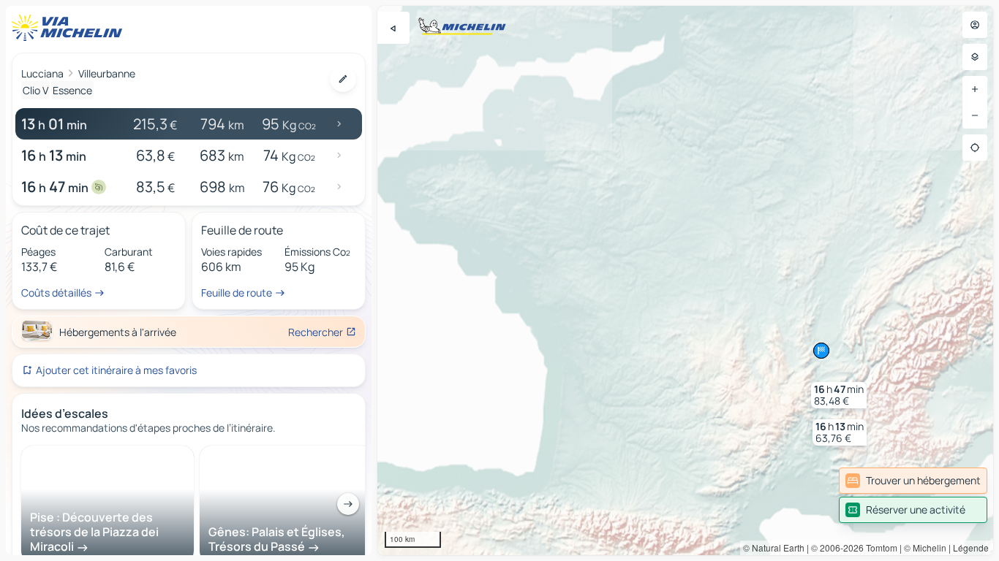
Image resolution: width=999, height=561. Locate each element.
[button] (840, 432)
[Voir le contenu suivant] (348, 504)
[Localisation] (974, 147)
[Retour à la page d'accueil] (70, 28)
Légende (971, 547)
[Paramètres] (974, 57)
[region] (685, 280)
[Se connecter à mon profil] (974, 25)
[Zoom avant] (974, 89)
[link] (913, 481)
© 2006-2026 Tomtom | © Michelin (878, 547)
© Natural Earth (773, 547)
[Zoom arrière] (974, 115)
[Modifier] (343, 79)
